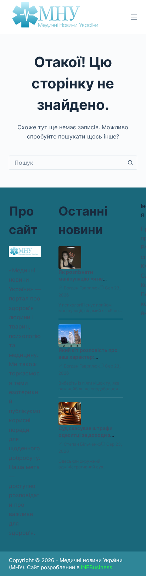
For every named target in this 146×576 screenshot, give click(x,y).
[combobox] (66, 163)
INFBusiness (96, 567)
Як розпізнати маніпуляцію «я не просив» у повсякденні (86, 278)
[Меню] (134, 17)
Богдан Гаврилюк (82, 287)
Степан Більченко (82, 444)
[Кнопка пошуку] (130, 162)
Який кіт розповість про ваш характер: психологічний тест (88, 356)
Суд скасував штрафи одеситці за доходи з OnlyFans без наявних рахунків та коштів (85, 438)
